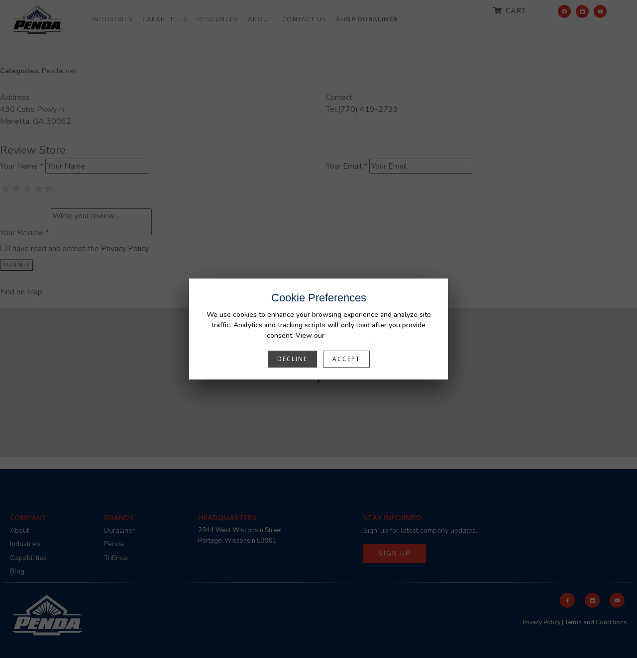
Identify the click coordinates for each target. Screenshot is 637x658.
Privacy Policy (347, 335)
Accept (346, 359)
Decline (292, 359)
